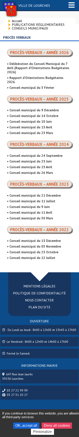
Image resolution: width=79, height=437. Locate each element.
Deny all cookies (57, 425)
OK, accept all (26, 425)
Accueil (17, 21)
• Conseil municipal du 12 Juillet (31, 258)
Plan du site (39, 307)
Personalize (42, 432)
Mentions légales (39, 286)
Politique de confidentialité (39, 293)
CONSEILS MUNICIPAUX (30, 28)
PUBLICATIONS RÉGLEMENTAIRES (38, 24)
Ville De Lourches (34, 5)
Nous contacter (39, 300)
